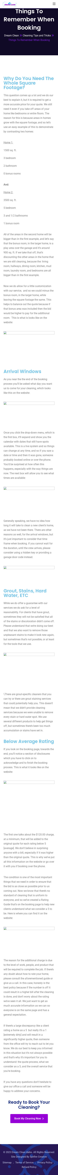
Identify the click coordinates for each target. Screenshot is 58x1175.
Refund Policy (29, 1167)
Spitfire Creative (38, 1156)
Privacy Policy (44, 1162)
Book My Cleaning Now (27, 1118)
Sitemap (7, 1162)
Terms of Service (24, 1162)
